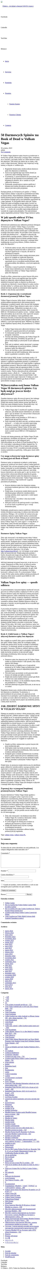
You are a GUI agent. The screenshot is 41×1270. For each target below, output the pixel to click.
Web (2, 881)
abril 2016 (8, 981)
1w (6, 1003)
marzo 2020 (9, 979)
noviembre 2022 (10, 958)
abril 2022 (8, 971)
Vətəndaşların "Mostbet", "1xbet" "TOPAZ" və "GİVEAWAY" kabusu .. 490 (21, 1187)
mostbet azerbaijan (11, 1110)
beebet (7, 1064)
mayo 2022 (9, 969)
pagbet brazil (9, 1145)
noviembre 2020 (10, 975)
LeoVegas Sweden (11, 1097)
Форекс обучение (11, 1236)
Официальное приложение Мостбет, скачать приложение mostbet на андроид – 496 (21, 1223)
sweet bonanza (10, 1178)
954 (6, 1045)
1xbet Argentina (10, 1012)
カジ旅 (7, 1238)
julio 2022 (8, 965)
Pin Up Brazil (9, 1157)
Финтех (8, 1234)
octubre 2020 (9, 977)
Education (8, 1079)
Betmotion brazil (10, 1066)
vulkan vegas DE (11, 1193)
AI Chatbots (9, 1051)
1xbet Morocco (10, 1035)
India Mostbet (9, 1095)
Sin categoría (9, 1172)
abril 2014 (8, 987)
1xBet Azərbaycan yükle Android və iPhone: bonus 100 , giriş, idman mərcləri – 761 (22, 1017)
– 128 (7, 997)
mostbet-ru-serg (10, 1143)
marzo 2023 (9, 950)
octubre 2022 (9, 960)
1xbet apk (8, 1010)
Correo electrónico (7, 875)
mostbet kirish (9, 1122)
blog (6, 1068)
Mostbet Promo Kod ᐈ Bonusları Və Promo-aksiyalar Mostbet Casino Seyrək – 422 (20, 1133)
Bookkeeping (9, 1070)
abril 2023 (8, 948)
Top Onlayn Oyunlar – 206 (14, 1180)
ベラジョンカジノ (12, 1242)
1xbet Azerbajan (10, 1014)
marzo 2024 (9, 931)
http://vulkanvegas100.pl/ (9, 551)
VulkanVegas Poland (12, 1199)
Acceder (8, 1251)
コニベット (9, 1240)
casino (7, 1072)
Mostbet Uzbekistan (11, 1137)
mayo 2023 (9, 946)
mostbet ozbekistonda (12, 1126)
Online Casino (10, 903)
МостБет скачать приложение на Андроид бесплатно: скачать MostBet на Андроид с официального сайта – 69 (20, 1215)
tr (5, 1182)
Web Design (9, 1201)
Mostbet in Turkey (11, 1118)
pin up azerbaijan (10, 1155)
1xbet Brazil (9, 1022)
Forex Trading (10, 1081)
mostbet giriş (9, 1116)
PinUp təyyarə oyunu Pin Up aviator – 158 (19, 1163)
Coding (7, 1076)
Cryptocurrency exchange (13, 1078)
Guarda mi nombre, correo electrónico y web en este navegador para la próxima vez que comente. (19, 886)
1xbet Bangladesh (11, 1020)
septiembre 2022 (10, 962)
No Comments (6, 152)
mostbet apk (9, 1106)
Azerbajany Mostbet (12, 1054)
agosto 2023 (9, 942)
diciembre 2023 (10, 937)
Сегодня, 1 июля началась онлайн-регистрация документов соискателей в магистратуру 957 (22, 1227)
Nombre (4, 871)
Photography (9, 1147)
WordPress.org (10, 1257)
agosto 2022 (9, 963)
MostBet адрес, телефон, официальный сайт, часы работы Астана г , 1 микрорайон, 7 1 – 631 (22, 1140)
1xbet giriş (8, 1024)
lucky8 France (10, 1103)
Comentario (5, 853)
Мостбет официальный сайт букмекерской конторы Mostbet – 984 (20, 1210)
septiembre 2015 (10, 983)
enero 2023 (9, 954)
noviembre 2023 (10, 938)
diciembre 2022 (10, 956)
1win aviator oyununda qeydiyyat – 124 (18, 1004)
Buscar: (3, 894)
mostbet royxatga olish (12, 1136)
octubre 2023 (9, 940)
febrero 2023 (9, 952)
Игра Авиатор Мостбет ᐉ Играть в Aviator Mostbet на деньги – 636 (20, 1206)
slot (6, 1174)
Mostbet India (9, 1120)
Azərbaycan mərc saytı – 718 (14, 1056)
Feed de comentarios (12, 1255)
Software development (12, 1176)
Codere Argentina (11, 1074)
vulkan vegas (9, 835)
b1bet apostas (9, 1062)
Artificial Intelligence (12, 1053)
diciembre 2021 (10, 973)
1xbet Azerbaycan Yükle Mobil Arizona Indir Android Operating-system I (20, 917)
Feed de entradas (10, 1253)
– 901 (7, 1001)
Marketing (8, 1104)
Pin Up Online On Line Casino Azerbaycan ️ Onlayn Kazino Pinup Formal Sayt (22, 909)
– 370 (7, 999)
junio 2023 (8, 944)
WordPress (8, 1203)
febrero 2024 (9, 933)
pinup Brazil (9, 1161)
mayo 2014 (9, 985)
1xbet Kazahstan (10, 1029)
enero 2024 (9, 935)
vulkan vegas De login (12, 1195)
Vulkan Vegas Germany (13, 1197)
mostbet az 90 (9, 1108)
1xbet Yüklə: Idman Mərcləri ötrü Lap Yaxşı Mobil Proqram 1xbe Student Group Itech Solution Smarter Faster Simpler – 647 (22, 1041)
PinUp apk (8, 1159)
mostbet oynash (10, 1124)
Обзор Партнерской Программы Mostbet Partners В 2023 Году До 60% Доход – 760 (22, 1219)
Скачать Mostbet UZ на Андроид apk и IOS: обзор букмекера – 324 (20, 1231)
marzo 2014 (9, 988)
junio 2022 (8, 967)
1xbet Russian (9, 1037)
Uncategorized (10, 1184)
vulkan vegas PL (20, 835)
